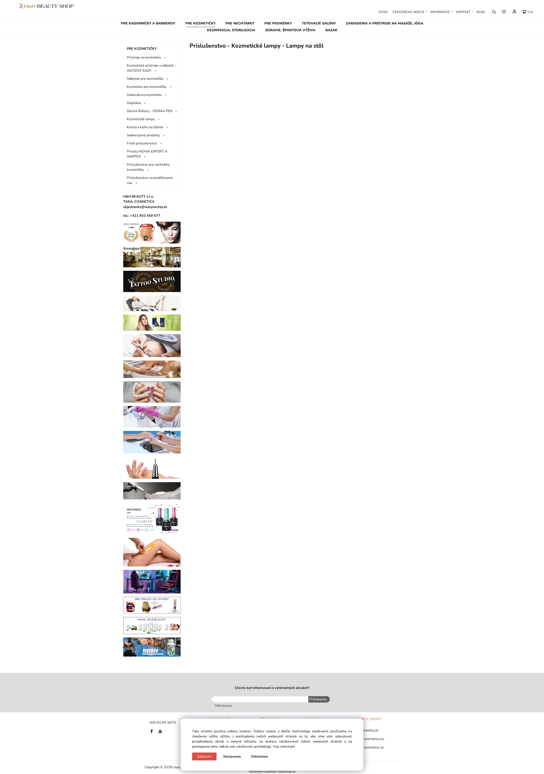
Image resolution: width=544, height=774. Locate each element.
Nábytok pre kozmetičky (145, 78)
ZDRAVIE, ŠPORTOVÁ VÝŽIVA (290, 30)
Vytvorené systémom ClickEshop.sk (272, 772)
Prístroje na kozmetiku (144, 57)
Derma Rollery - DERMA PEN (149, 111)
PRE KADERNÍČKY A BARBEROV (148, 23)
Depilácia (134, 103)
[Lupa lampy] (152, 345)
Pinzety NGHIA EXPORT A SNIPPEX (147, 154)
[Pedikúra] (152, 369)
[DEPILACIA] (152, 552)
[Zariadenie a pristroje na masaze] (152, 303)
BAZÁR (331, 30)
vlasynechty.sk (367, 730)
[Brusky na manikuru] (152, 467)
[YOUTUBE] (160, 731)
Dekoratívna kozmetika (144, 95)
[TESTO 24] (152, 646)
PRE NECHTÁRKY (239, 23)
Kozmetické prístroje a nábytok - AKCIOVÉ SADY (151, 68)
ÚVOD (383, 12)
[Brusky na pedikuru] (152, 490)
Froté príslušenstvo (142, 143)
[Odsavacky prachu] (152, 442)
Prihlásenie (318, 699)
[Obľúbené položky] (504, 12)
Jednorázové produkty (143, 135)
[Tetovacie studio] (152, 281)
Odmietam (259, 756)
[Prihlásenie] (514, 11)
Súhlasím (204, 756)
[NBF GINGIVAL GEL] (152, 605)
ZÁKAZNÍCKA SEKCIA (408, 12)
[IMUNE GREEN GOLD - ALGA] (152, 625)
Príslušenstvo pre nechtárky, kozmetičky (148, 167)
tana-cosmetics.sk (370, 747)
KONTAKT (463, 12)
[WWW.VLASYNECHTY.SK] (47, 6)
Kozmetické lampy (141, 119)
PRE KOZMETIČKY (200, 23)
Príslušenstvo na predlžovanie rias (150, 180)
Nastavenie (232, 756)
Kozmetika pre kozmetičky (147, 86)
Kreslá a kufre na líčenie (145, 127)
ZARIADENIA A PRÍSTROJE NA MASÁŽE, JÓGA (384, 23)
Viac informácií (284, 746)
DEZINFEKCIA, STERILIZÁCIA (231, 30)
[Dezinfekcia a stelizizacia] (152, 416)
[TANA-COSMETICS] (152, 322)
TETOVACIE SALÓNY (319, 23)
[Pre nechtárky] (152, 391)
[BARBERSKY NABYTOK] (152, 257)
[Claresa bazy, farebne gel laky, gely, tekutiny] (152, 518)
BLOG (481, 12)
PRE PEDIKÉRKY (278, 23)
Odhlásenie (223, 705)
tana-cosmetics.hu (370, 739)
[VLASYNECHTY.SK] (153, 731)
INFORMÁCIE (440, 12)
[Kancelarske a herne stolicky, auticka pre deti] (152, 581)
